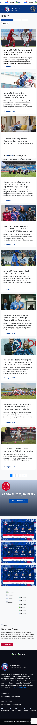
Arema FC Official (15, 721)
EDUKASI (17, 20)
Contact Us (7, 644)
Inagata (30, 721)
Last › (24, 476)
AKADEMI (5, 23)
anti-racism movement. (18, 687)
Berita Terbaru (7, 20)
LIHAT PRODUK (20, 501)
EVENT (25, 20)
